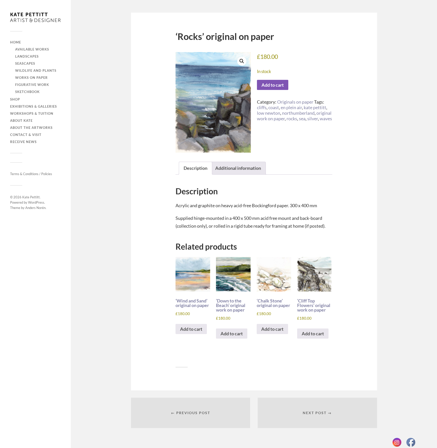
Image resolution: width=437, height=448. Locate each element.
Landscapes (27, 56)
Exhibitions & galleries (33, 106)
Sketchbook (27, 92)
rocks (292, 118)
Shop (15, 99)
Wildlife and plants (35, 70)
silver (312, 118)
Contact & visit (25, 135)
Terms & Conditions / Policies (31, 174)
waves (326, 118)
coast (273, 107)
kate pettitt (315, 107)
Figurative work (32, 85)
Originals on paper (295, 102)
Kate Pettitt (31, 197)
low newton (268, 113)
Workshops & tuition (31, 113)
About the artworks (31, 128)
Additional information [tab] (238, 168)
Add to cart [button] (191, 329)
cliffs (262, 107)
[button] (241, 61)
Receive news (23, 142)
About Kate (21, 121)
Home (15, 42)
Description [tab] (195, 168)
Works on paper (31, 78)
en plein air (291, 107)
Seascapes (25, 63)
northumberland (298, 113)
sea (302, 118)
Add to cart (272, 85)
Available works (32, 49)
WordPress (36, 202)
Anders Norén (35, 208)
